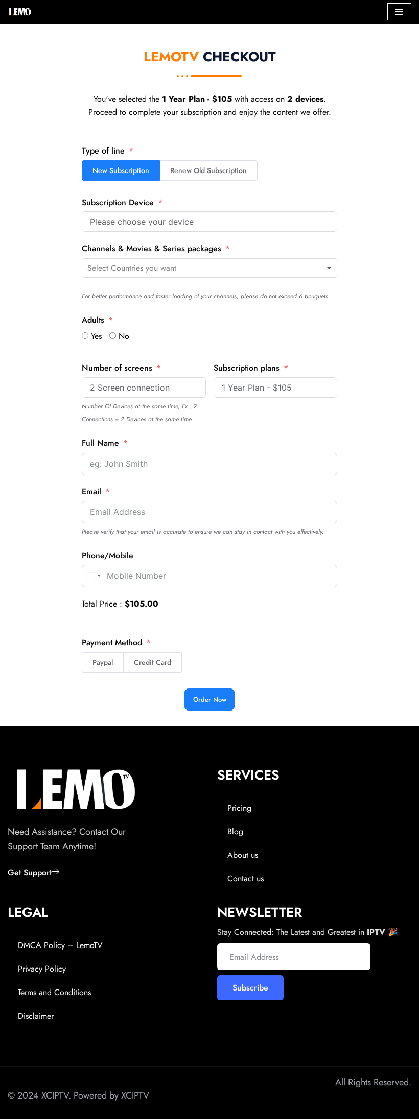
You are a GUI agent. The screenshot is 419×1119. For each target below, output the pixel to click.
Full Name (100, 443)
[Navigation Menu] (399, 11)
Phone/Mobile (107, 556)
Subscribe (250, 988)
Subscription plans (247, 368)
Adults (93, 320)
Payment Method (112, 643)
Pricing (239, 808)
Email (91, 492)
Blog (235, 831)
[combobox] (209, 268)
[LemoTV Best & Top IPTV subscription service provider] (20, 11)
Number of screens (117, 368)
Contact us (245, 879)
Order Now (209, 699)
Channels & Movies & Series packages (151, 248)
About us (242, 855)
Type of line (103, 151)
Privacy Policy (42, 969)
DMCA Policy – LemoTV (60, 945)
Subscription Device (118, 202)
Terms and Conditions (54, 992)
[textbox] (153, 268)
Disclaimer (36, 1016)
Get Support (30, 872)
